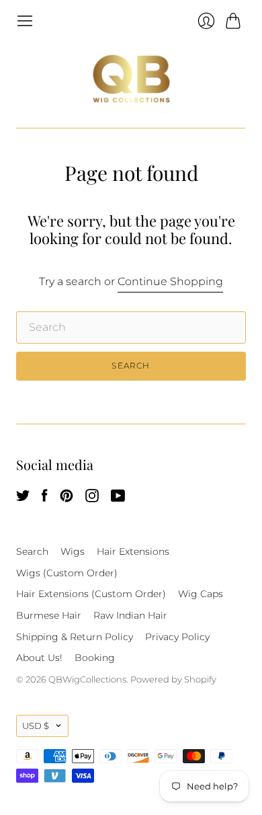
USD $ (35, 725)
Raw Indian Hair (130, 615)
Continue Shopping (170, 281)
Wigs (72, 551)
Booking (95, 658)
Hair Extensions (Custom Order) (91, 594)
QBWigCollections (87, 679)
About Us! (39, 658)
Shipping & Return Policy (74, 637)
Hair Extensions (133, 551)
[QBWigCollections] (131, 78)
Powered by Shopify (173, 679)
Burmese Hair (48, 615)
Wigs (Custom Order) (67, 573)
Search (32, 551)
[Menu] (25, 21)
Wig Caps (200, 594)
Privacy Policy (177, 637)
